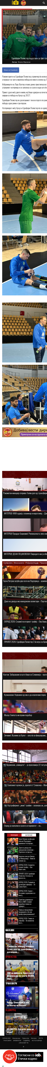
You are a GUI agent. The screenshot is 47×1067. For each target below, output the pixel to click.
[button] (44, 3)
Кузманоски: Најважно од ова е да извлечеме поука (25, 694)
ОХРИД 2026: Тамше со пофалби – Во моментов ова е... (26, 920)
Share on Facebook (10, 70)
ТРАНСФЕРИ (7, 1040)
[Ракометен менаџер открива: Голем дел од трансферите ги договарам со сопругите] (21, 944)
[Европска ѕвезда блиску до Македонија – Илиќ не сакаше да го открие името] (12, 858)
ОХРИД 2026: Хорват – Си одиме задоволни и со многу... (27, 893)
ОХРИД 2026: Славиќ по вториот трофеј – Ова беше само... (27, 867)
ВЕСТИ (41, 1038)
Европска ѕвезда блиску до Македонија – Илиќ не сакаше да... (27, 858)
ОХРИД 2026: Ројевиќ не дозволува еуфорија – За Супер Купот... (27, 884)
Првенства (25, 1038)
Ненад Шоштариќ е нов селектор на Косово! (18, 1004)
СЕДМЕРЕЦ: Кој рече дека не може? (20, 1030)
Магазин (34, 1038)
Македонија (16, 1038)
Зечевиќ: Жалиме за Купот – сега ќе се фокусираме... (25, 735)
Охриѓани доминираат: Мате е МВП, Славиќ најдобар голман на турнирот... (26, 902)
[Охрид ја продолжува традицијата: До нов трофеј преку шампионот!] (12, 912)
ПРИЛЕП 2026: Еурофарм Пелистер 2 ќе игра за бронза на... (27, 875)
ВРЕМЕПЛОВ (17, 1040)
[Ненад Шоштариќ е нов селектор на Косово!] (21, 997)
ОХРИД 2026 (6, 1038)
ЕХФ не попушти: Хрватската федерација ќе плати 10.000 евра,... (20, 975)
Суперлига (8, 563)
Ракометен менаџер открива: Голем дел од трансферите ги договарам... (21, 949)
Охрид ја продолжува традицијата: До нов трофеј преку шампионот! (27, 911)
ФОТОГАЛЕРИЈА (37, 1040)
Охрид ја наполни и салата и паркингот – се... (22, 825)
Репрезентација (32, 563)
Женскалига (19, 563)
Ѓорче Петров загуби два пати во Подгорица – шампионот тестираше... (27, 841)
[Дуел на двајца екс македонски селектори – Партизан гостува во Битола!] (12, 850)
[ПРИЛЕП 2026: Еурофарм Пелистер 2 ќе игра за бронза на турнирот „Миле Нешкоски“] (12, 876)
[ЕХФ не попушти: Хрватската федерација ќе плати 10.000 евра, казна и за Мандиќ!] (21, 971)
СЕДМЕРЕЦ (26, 1040)
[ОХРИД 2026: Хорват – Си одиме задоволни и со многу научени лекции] (12, 893)
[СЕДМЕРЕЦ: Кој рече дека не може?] (21, 1024)
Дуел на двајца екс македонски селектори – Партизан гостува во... (27, 849)
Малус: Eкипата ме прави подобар (18, 715)
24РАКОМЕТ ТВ (23, 1043)
